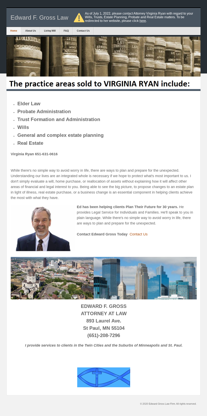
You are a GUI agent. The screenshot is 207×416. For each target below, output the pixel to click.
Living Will (50, 30)
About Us (30, 30)
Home (13, 30)
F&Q (66, 30)
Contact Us (83, 30)
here (142, 20)
